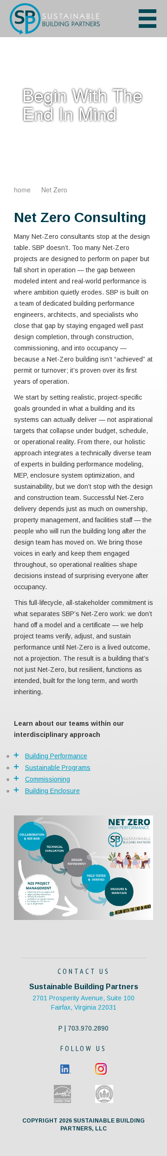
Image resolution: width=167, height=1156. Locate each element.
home (22, 189)
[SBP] (63, 18)
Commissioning (47, 779)
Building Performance (56, 756)
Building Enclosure (52, 791)
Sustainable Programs (57, 767)
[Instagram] (101, 1068)
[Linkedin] (65, 1068)
